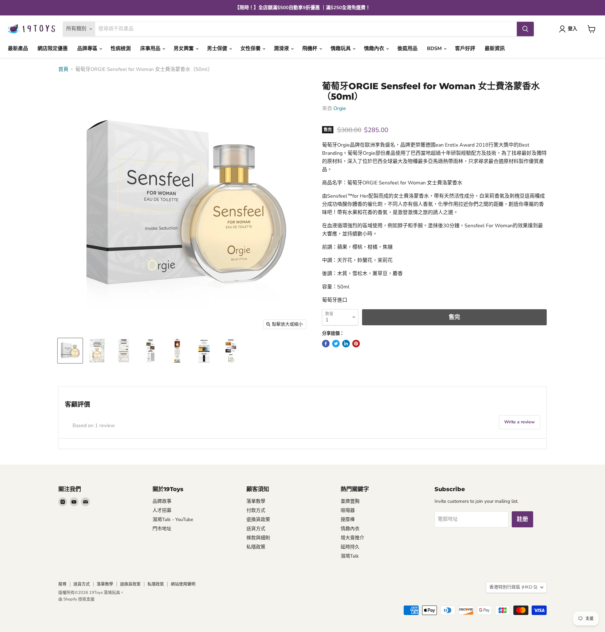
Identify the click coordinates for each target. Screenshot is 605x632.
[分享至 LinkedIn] (346, 343)
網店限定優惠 (52, 48)
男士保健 (217, 48)
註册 (522, 519)
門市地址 (162, 528)
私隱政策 (255, 547)
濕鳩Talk (350, 556)
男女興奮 (184, 48)
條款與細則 (258, 538)
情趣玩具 (341, 48)
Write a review (519, 422)
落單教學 (255, 501)
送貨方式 (255, 528)
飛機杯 (310, 48)
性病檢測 (121, 48)
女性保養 (251, 48)
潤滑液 (282, 48)
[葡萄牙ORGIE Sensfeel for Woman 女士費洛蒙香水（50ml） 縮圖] (70, 350)
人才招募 (162, 510)
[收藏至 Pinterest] (356, 343)
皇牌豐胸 (350, 501)
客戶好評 (465, 48)
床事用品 (151, 48)
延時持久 (350, 547)
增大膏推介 (352, 538)
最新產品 (18, 48)
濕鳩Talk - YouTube (173, 519)
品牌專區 (88, 48)
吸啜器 (348, 510)
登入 (572, 29)
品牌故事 (162, 501)
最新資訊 (495, 48)
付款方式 (255, 510)
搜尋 (62, 584)
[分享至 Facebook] (326, 343)
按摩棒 (348, 519)
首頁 (63, 69)
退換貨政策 (258, 519)
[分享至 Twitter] (336, 343)
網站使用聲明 (183, 584)
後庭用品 (407, 48)
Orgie (339, 108)
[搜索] (525, 29)
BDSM (435, 48)
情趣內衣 (374, 48)
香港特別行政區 (513, 587)
